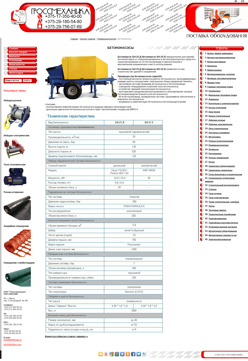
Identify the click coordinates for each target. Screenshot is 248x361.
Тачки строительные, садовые (224, 202)
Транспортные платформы (222, 214)
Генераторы (214, 91)
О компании (15, 60)
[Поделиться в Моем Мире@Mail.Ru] (117, 354)
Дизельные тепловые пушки (222, 95)
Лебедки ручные (217, 120)
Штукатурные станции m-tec (223, 235)
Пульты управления (219, 158)
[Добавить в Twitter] (139, 354)
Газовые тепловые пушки (220, 87)
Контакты (14, 56)
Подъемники (215, 153)
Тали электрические (219, 198)
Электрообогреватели (220, 239)
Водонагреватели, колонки (221, 74)
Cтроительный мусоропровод (224, 185)
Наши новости (17, 64)
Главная (13, 48)
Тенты (212, 206)
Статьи (13, 68)
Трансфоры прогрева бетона (223, 223)
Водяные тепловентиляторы (221, 78)
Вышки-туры (213, 82)
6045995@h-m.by (12, 344)
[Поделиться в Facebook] (133, 354)
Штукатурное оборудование (223, 231)
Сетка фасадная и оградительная (225, 174)
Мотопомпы (215, 137)
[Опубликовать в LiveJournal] (144, 354)
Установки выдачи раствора (223, 227)
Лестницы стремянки (219, 133)
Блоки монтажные (216, 62)
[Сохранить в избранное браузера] (100, 354)
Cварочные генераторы (220, 170)
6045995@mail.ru (12, 340)
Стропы (212, 189)
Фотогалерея (16, 73)
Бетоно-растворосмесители (221, 57)
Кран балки (214, 112)
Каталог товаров (18, 52)
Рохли (212, 162)
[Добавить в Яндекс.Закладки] (106, 354)
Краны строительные (219, 116)
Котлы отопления (217, 108)
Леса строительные (218, 128)
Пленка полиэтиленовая (221, 141)
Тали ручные (215, 193)
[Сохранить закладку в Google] (111, 354)
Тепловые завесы (217, 210)
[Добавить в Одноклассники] (128, 354)
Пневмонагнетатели (106, 39)
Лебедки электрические (220, 124)
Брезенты (212, 66)
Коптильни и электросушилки (224, 103)
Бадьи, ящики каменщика (220, 53)
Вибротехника (214, 70)
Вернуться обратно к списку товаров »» (66, 336)
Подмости (214, 149)
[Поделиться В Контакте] (122, 354)
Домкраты (214, 99)
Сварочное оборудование (222, 166)
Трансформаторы (218, 218)
